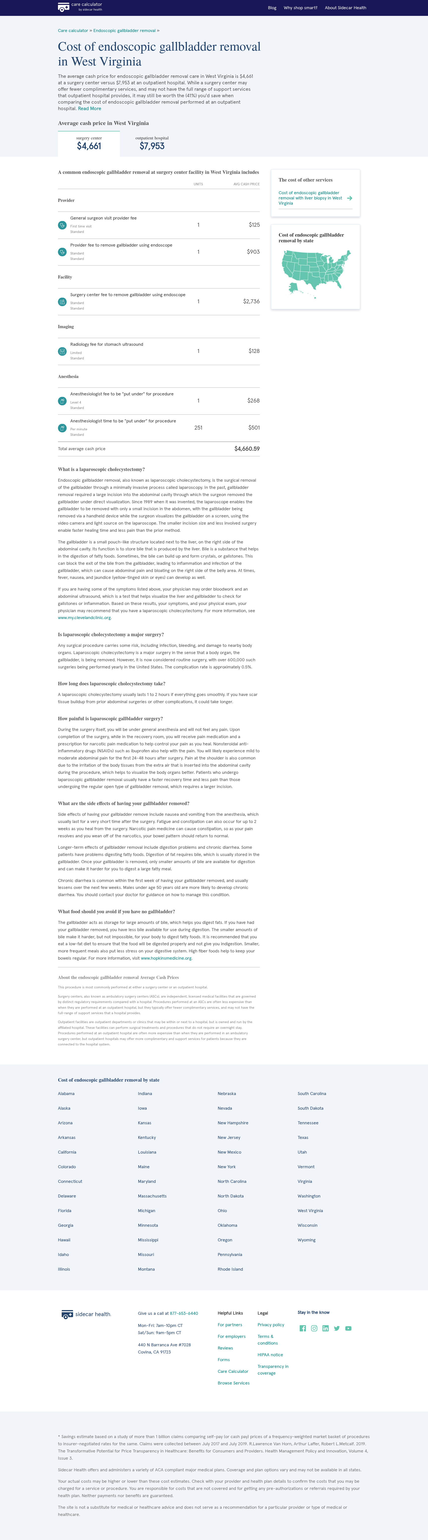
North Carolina (232, 1181)
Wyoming (307, 1240)
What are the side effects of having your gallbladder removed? (123, 803)
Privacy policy (271, 1325)
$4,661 (89, 143)
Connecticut (70, 1181)
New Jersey (229, 1137)
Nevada (225, 1108)
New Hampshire (233, 1123)
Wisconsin (308, 1225)
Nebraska (227, 1094)
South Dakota (310, 1108)
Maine (144, 1167)
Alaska (64, 1108)
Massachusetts (152, 1196)
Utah (302, 1152)
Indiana (145, 1094)
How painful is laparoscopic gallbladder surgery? (110, 718)
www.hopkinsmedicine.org (166, 958)
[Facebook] (303, 1330)
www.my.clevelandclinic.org (84, 618)
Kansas (144, 1123)
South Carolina (312, 1094)
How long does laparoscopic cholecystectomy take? (111, 683)
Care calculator (73, 31)
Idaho (63, 1255)
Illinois (64, 1269)
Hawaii (64, 1240)
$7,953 (152, 143)
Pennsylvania (230, 1255)
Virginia (305, 1181)
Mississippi (148, 1240)
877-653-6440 (184, 1313)
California (67, 1152)
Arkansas (67, 1137)
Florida (64, 1211)
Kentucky (147, 1137)
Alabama (66, 1094)
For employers (232, 1336)
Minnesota (148, 1225)
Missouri (146, 1255)
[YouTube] (348, 1330)
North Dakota (231, 1196)
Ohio (222, 1211)
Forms (224, 1360)
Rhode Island (230, 1269)
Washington (309, 1196)
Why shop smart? (301, 8)
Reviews (225, 1348)
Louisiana (147, 1152)
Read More (89, 108)
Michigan (146, 1211)
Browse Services (234, 1383)
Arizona (65, 1123)
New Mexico (229, 1152)
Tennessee (308, 1123)
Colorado (67, 1167)
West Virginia (310, 1211)
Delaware (67, 1196)
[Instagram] (314, 1330)
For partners (230, 1325)
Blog (272, 8)
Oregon (225, 1240)
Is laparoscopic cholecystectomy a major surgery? (111, 634)
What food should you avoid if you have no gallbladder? (116, 911)
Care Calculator (233, 1371)
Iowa (142, 1108)
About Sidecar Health (345, 8)
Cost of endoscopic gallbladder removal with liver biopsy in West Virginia (310, 198)
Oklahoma (227, 1225)
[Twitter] (337, 1330)
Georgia (65, 1225)
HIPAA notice (270, 1355)
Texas (303, 1137)
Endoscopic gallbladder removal (124, 31)
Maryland (147, 1181)
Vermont (306, 1167)
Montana (146, 1269)
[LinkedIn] (326, 1330)
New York (227, 1167)
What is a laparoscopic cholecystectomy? (101, 469)
